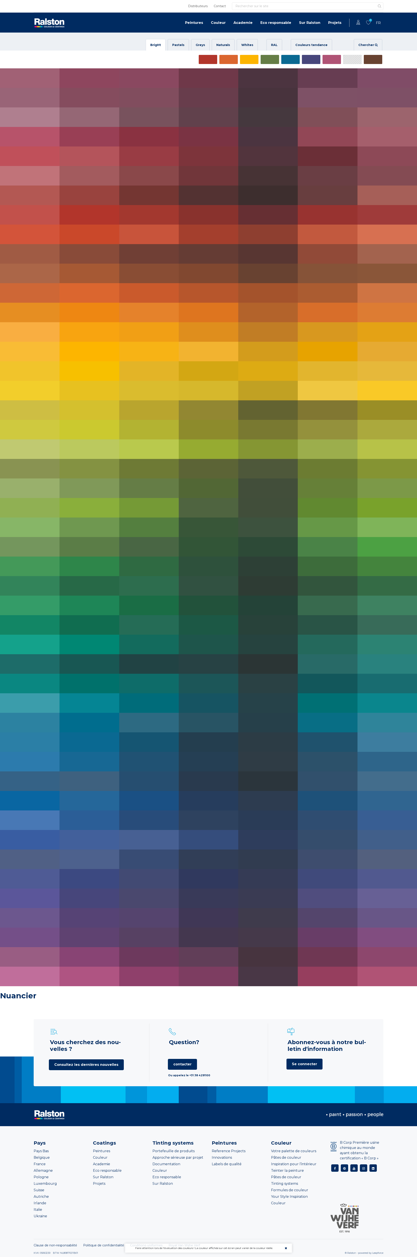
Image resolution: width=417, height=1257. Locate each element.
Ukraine (40, 1216)
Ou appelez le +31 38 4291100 (189, 1075)
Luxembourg (45, 1183)
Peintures (194, 23)
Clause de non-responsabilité (55, 1245)
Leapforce (377, 1252)
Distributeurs (198, 6)
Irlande (40, 1203)
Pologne (41, 1177)
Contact (220, 6)
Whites (247, 45)
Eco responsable (275, 23)
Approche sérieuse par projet (177, 1157)
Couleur (218, 23)
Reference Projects (228, 1151)
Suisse (39, 1190)
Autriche (41, 1197)
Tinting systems (284, 1183)
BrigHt (155, 45)
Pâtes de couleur (286, 1157)
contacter (182, 1064)
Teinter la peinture (287, 1170)
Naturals (223, 45)
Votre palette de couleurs (293, 1151)
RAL (274, 45)
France (40, 1164)
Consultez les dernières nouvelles (86, 1065)
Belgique (42, 1157)
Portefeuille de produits (173, 1151)
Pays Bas (41, 1151)
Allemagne (43, 1170)
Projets (334, 23)
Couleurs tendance (311, 45)
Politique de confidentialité (103, 1245)
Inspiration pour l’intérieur (293, 1164)
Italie (38, 1210)
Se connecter (304, 1064)
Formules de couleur (289, 1190)
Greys (200, 45)
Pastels (178, 45)
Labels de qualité (227, 1164)
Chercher (366, 45)
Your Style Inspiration (289, 1197)
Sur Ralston (309, 23)
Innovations (222, 1157)
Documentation (166, 1164)
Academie (243, 23)
